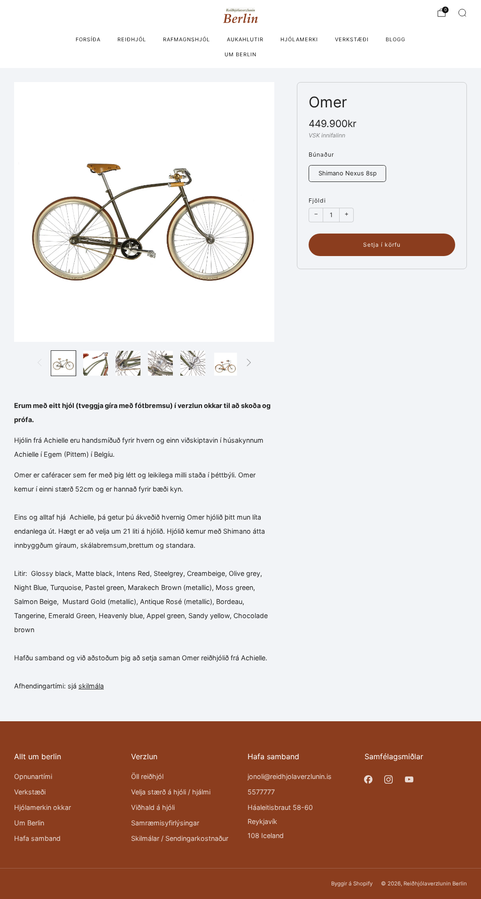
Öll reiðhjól (147, 776)
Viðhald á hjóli (153, 807)
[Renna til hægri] (249, 363)
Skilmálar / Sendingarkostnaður (179, 838)
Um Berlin (240, 54)
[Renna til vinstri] (40, 363)
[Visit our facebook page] (368, 780)
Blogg (395, 39)
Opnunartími (33, 776)
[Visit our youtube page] (409, 780)
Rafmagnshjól (186, 39)
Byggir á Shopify (351, 883)
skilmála (91, 686)
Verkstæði (352, 39)
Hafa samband (37, 838)
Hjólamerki (299, 39)
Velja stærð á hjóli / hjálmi (170, 792)
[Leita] (462, 12)
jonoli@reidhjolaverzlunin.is (290, 776)
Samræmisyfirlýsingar (165, 823)
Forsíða (88, 39)
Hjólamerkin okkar (42, 807)
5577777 (261, 792)
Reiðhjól (131, 39)
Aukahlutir (245, 39)
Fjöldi (317, 200)
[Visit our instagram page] (389, 780)
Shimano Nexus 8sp (347, 173)
